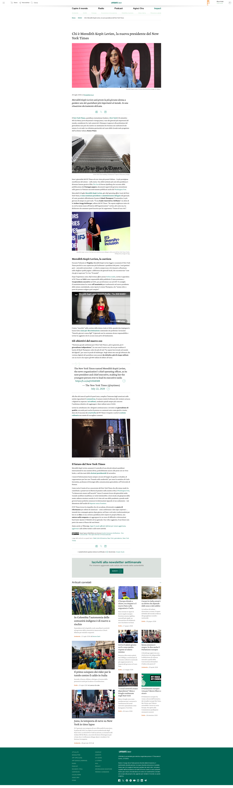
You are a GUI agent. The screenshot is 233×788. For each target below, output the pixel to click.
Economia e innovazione (109, 13)
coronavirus (90, 399)
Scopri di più (120, 552)
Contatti (98, 755)
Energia (94, 13)
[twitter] (123, 780)
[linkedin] (142, 780)
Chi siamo (98, 758)
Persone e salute (156, 13)
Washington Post (120, 189)
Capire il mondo (80, 8)
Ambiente (75, 13)
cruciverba (92, 413)
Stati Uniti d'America (100, 538)
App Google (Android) (79, 760)
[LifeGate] (116, 2)
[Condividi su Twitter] (101, 112)
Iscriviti (115, 571)
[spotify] (131, 780)
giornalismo (118, 538)
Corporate (76, 772)
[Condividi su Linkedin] (105, 112)
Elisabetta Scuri (89, 95)
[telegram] (145, 780)
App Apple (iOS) (77, 758)
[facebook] (119, 780)
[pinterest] (127, 780)
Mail (96, 763)
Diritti (85, 13)
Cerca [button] (36, 3)
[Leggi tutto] (160, 582)
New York (110, 538)
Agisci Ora (138, 8)
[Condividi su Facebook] (97, 112)
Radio (101, 8)
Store (15, 3)
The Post (96, 184)
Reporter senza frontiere (98, 503)
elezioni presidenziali (98, 473)
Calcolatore (76, 775)
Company (98, 752)
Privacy (97, 766)
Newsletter (26, 3)
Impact (157, 8)
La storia (98, 760)
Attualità (75, 752)
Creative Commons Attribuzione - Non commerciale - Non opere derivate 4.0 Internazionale (102, 533)
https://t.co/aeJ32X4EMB (87, 380)
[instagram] (138, 780)
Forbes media (110, 277)
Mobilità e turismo (127, 13)
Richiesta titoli (77, 769)
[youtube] (134, 780)
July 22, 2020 (98, 388)
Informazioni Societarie (103, 769)
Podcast (118, 8)
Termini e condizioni (102, 772)
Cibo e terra (142, 13)
